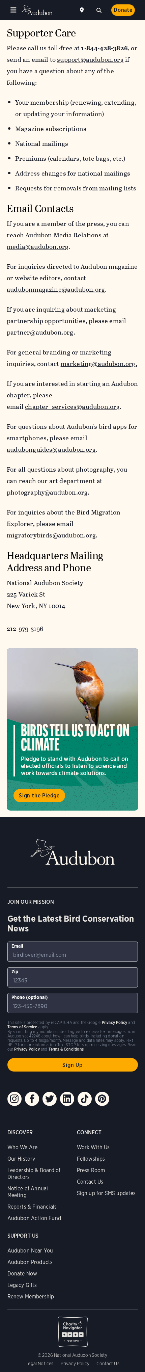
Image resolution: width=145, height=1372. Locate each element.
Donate (123, 10)
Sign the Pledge (39, 795)
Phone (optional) (29, 997)
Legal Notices (39, 1363)
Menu (13, 10)
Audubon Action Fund (34, 1218)
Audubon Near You (30, 1250)
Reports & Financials (32, 1207)
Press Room (91, 1170)
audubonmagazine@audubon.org (56, 289)
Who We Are (22, 1147)
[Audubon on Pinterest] (102, 1099)
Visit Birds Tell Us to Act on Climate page (72, 729)
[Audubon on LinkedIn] (67, 1099)
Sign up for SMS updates (106, 1193)
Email (17, 946)
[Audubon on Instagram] (14, 1099)
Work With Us (93, 1147)
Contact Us (90, 1182)
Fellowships (91, 1159)
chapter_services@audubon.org (72, 407)
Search (99, 9)
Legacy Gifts (22, 1285)
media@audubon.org (37, 247)
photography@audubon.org (47, 492)
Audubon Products (30, 1262)
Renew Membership (30, 1296)
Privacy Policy (75, 1363)
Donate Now (22, 1273)
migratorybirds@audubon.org (51, 535)
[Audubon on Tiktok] (85, 1099)
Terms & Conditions (66, 1049)
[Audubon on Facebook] (32, 1099)
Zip (15, 971)
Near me (82, 10)
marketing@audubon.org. (99, 364)
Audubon (37, 10)
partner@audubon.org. (41, 332)
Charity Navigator (72, 1328)
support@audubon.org (90, 59)
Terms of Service (22, 1026)
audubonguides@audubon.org (51, 449)
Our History (21, 1159)
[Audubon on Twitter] (49, 1099)
